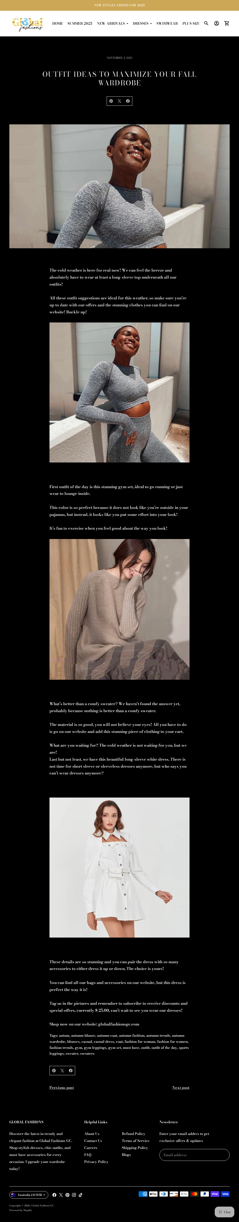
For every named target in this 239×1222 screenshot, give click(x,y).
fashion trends (61, 1047)
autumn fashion (131, 1035)
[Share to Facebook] (128, 101)
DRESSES (140, 23)
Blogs (126, 1154)
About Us (91, 1133)
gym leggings (95, 1047)
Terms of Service (136, 1140)
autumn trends (158, 1035)
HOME (57, 23)
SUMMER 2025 (79, 23)
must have (131, 1047)
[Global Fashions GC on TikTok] (80, 1195)
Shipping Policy (135, 1147)
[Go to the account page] (216, 23)
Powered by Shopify (20, 1210)
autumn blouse (83, 1035)
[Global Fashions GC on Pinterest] (67, 1195)
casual (86, 1041)
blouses (73, 1041)
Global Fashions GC (42, 1205)
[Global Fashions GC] (28, 24)
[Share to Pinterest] (111, 101)
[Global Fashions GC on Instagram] (74, 1195)
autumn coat (107, 1035)
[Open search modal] (206, 23)
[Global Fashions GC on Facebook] (54, 1195)
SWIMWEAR (167, 23)
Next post (181, 1087)
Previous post (61, 1087)
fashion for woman (140, 1041)
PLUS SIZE (191, 23)
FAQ (87, 1154)
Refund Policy (133, 1133)
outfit (145, 1047)
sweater (72, 1053)
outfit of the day (164, 1047)
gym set (114, 1047)
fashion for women (172, 1041)
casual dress (104, 1041)
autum (64, 1035)
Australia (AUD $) (30, 1195)
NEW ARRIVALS (111, 23)
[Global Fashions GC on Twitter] (61, 1195)
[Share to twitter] (119, 101)
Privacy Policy (96, 1161)
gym (78, 1047)
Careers (90, 1147)
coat (119, 1041)
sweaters (87, 1053)
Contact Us (93, 1140)
